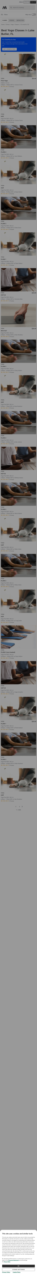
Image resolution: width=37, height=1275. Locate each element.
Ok (19, 1266)
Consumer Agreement (13, 1260)
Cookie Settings (18, 1269)
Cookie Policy (16, 1272)
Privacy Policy (7, 1261)
